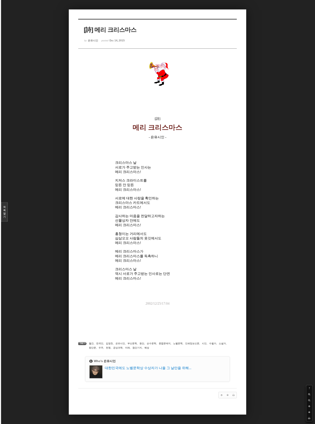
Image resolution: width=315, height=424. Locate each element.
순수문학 (151, 343)
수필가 (212, 343)
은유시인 (120, 343)
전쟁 (108, 347)
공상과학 (118, 347)
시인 (204, 343)
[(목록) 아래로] (309, 412)
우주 (101, 347)
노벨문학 (178, 343)
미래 (127, 347)
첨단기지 (137, 347)
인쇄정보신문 (192, 343)
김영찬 (109, 343)
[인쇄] (309, 418)
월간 (91, 343)
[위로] (309, 406)
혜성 (146, 347)
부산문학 (132, 343)
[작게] (309, 400)
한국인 (99, 343)
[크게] (309, 394)
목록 (4, 212)
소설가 (222, 343)
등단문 (92, 347)
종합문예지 (165, 343)
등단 (142, 343)
